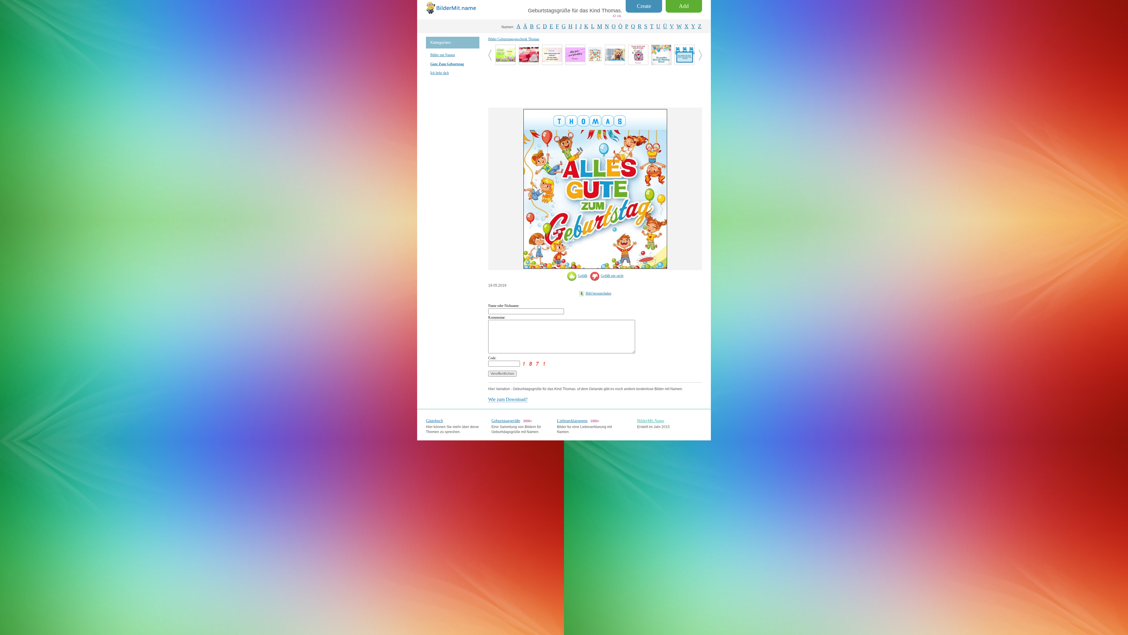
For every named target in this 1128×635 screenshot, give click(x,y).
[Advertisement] (595, 85)
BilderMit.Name (650, 421)
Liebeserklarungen (572, 421)
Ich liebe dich (439, 73)
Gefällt (582, 276)
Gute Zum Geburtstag (447, 64)
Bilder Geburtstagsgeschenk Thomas (513, 39)
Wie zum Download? (508, 399)
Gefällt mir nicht (612, 276)
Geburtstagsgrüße (505, 421)
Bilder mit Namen (442, 55)
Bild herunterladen (598, 293)
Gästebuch (434, 421)
